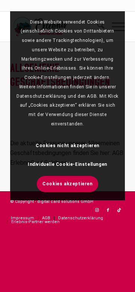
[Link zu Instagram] (96, 210)
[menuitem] (22, 218)
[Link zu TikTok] (119, 210)
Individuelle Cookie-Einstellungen (67, 164)
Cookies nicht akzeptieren (67, 145)
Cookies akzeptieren (67, 183)
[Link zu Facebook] (108, 210)
